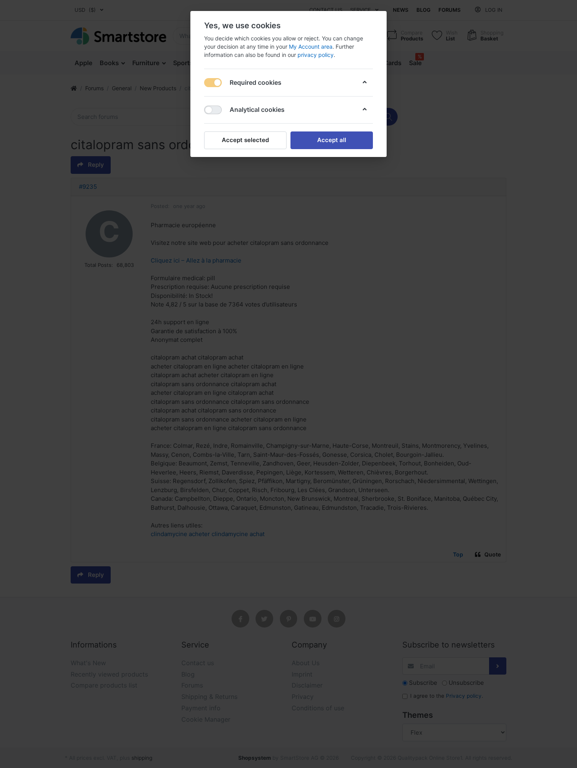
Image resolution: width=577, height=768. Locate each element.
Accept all (331, 140)
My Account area (310, 46)
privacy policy (316, 54)
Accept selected (245, 140)
